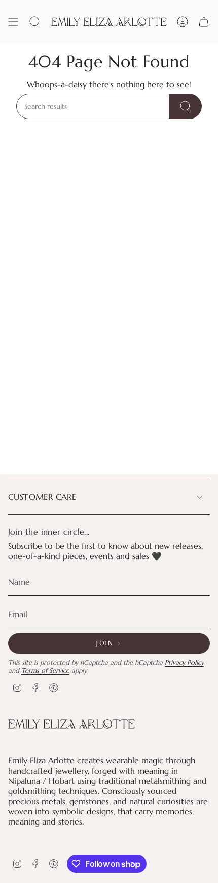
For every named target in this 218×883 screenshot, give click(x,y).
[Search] (185, 106)
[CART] (203, 22)
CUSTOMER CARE (42, 497)
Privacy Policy (184, 663)
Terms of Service (45, 671)
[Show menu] (13, 22)
